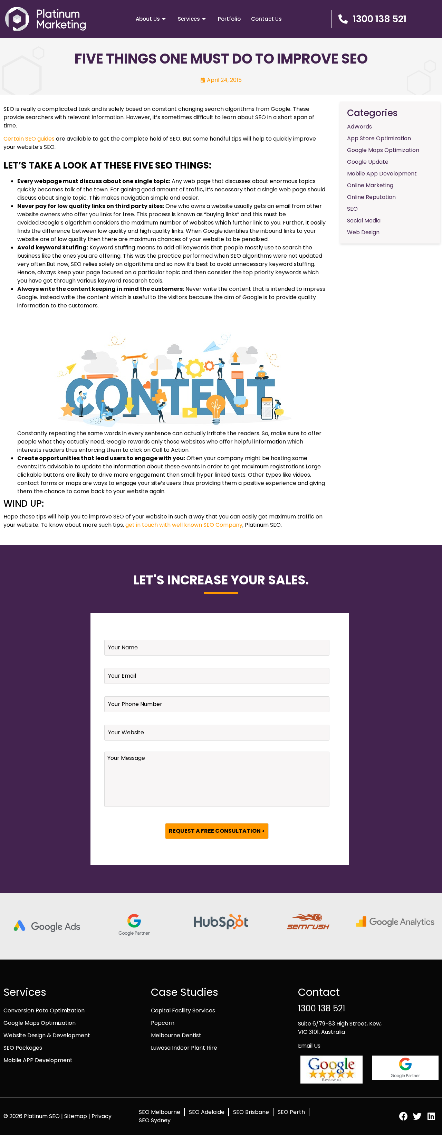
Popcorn (162, 1023)
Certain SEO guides (29, 139)
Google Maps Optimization (39, 1023)
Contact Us (266, 18)
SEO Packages (22, 1048)
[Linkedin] (431, 1116)
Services (189, 18)
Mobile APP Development (38, 1060)
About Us (148, 18)
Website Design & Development (46, 1035)
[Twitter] (417, 1116)
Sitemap (76, 1116)
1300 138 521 (321, 1008)
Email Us (309, 1046)
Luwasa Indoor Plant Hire (184, 1048)
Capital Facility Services (183, 1010)
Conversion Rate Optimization (44, 1010)
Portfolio (229, 18)
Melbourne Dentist (176, 1035)
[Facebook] (403, 1116)
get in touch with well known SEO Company (183, 525)
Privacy (102, 1116)
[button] (368, 19)
